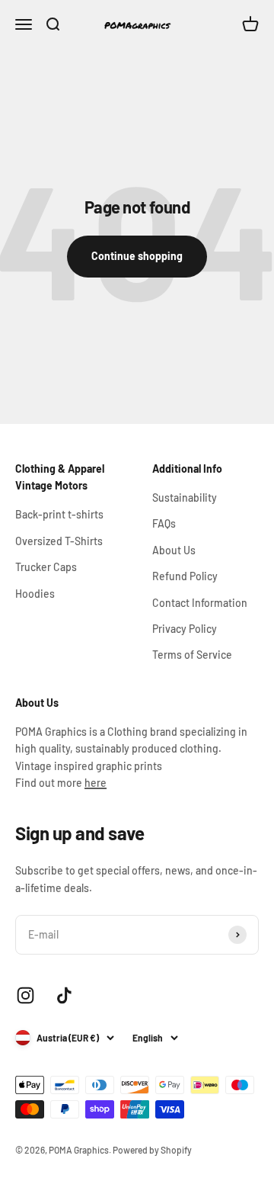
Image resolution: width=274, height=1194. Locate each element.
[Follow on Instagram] (25, 995)
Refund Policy (185, 576)
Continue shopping (137, 255)
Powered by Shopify (152, 1149)
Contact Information (199, 602)
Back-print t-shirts (59, 514)
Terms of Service (192, 654)
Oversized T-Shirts (59, 540)
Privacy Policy (184, 628)
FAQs (164, 523)
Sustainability (184, 497)
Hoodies (35, 593)
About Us (174, 550)
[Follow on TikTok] (64, 995)
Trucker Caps (46, 566)
